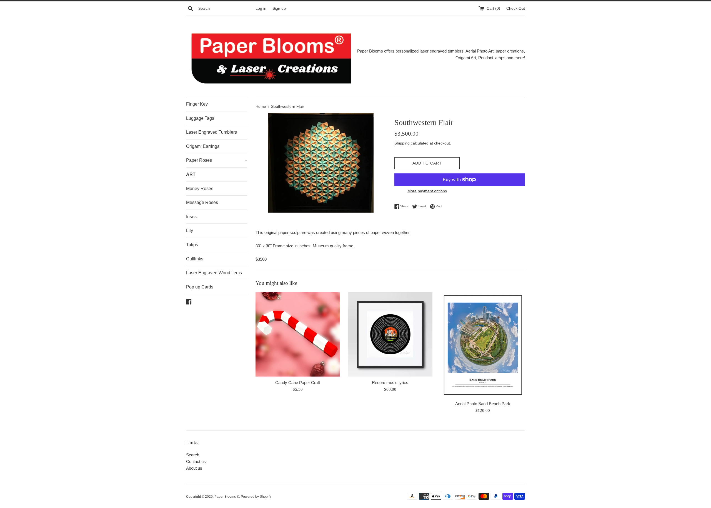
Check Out (515, 8)
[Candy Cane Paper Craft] (298, 334)
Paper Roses (216, 160)
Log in (261, 8)
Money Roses (199, 188)
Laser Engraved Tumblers (211, 132)
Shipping (402, 143)
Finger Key (197, 104)
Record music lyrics (390, 382)
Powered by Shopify (256, 497)
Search (192, 454)
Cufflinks (194, 259)
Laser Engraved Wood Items (214, 272)
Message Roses (202, 202)
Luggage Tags (200, 118)
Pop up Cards (199, 287)
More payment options (427, 191)
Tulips (192, 244)
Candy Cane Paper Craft (297, 382)
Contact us (196, 461)
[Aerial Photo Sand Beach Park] (483, 345)
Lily (189, 230)
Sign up (279, 8)
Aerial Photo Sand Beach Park (482, 403)
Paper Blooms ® (226, 497)
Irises (191, 216)
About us (194, 468)
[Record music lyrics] (390, 334)
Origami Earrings (202, 146)
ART (191, 174)
